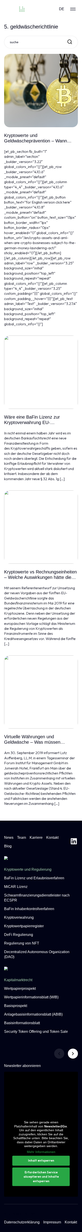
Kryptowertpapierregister (24, 926)
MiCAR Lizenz (16, 887)
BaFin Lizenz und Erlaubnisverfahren (34, 878)
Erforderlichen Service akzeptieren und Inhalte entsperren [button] (41, 1176)
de (61, 9)
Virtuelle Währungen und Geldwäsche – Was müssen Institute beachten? (32, 739)
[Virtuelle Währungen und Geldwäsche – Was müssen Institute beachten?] (41, 692)
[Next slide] (73, 1054)
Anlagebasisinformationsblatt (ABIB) (33, 1014)
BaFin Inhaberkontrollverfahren (29, 909)
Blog (8, 846)
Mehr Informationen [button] (41, 1152)
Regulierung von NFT (21, 943)
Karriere (36, 837)
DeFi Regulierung (18, 935)
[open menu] (73, 9)
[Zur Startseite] (23, 9)
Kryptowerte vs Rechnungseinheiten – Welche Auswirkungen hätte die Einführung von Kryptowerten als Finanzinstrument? (40, 574)
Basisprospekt (15, 1006)
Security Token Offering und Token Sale (36, 1031)
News (8, 837)
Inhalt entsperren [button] (41, 1160)
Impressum (52, 1222)
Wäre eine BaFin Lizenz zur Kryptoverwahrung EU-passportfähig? (32, 420)
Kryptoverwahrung (19, 917)
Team (21, 837)
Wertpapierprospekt (20, 988)
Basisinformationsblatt (22, 1023)
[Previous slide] (59, 1054)
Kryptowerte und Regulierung (27, 869)
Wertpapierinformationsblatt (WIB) (31, 997)
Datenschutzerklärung (22, 1222)
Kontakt (52, 837)
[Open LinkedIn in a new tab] (74, 842)
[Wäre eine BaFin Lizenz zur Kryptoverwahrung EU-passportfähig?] (41, 372)
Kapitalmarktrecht (18, 980)
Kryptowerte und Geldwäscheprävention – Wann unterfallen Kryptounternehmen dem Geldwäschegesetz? (40, 138)
